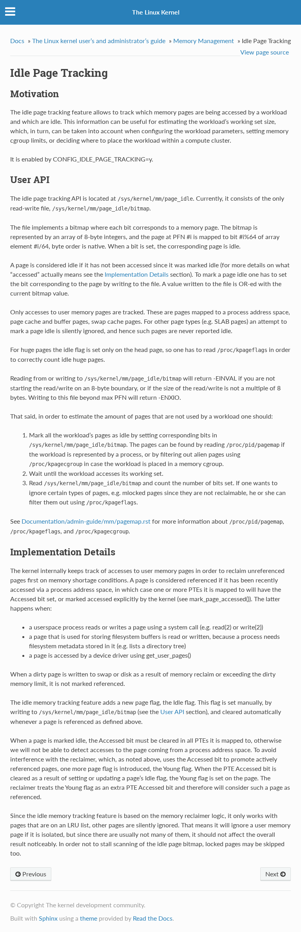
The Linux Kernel (156, 12)
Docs (17, 40)
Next (272, 874)
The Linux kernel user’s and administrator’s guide (98, 40)
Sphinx (48, 918)
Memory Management (203, 40)
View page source (264, 52)
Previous (33, 874)
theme (88, 918)
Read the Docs (152, 918)
